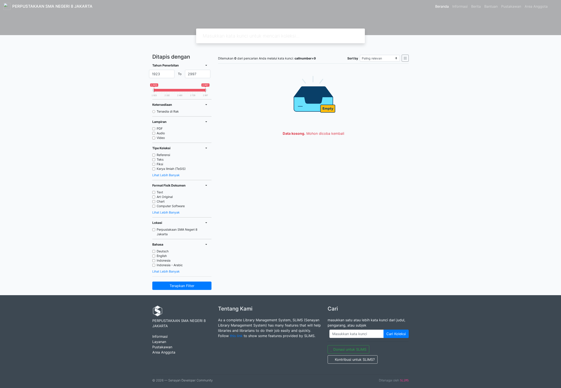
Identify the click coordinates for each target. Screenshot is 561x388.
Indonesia (163, 260)
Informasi (460, 6)
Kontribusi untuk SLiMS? (355, 359)
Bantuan (491, 6)
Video (161, 138)
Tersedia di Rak (168, 111)
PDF (160, 128)
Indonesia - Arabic (170, 265)
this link (236, 336)
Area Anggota (536, 6)
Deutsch (163, 251)
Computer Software (171, 206)
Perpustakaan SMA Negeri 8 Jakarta (177, 232)
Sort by (352, 58)
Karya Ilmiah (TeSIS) (171, 169)
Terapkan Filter (182, 286)
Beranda (442, 6)
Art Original (165, 197)
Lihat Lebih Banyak (166, 175)
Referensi (163, 155)
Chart (161, 201)
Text (160, 192)
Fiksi (160, 164)
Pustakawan (511, 6)
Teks (160, 159)
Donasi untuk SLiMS (349, 349)
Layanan (159, 342)
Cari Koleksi (396, 334)
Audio (161, 133)
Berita (476, 6)
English (162, 256)
